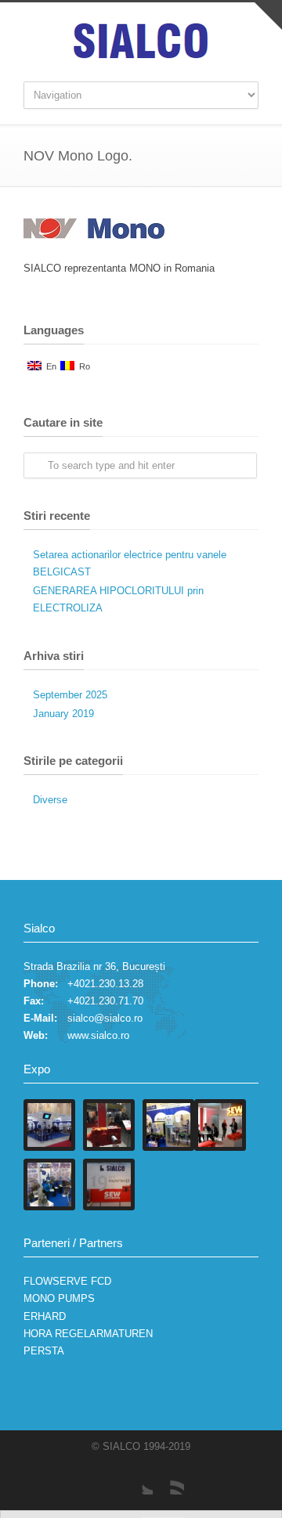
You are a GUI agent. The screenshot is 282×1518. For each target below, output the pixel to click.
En (49, 366)
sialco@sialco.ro (105, 1018)
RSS (168, 1479)
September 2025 (70, 695)
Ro (82, 366)
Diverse (50, 800)
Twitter (137, 1479)
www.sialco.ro (98, 1035)
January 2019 (63, 713)
